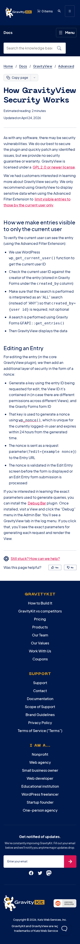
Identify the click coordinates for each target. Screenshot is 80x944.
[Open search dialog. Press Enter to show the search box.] (59, 11)
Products (40, 627)
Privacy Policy (40, 722)
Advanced (66, 66)
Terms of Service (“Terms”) (40, 730)
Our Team (40, 635)
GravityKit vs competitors (40, 611)
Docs (23, 66)
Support (40, 682)
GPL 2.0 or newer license (54, 167)
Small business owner (40, 770)
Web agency (40, 762)
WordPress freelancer (40, 794)
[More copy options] (34, 77)
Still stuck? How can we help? (35, 558)
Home (8, 66)
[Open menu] (70, 11)
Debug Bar (37, 503)
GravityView (42, 66)
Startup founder (40, 802)
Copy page (20, 77)
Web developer (40, 778)
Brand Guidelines (40, 714)
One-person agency (40, 810)
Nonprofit (40, 754)
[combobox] (31, 48)
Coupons (40, 659)
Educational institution (40, 786)
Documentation (40, 698)
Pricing (40, 619)
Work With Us (40, 651)
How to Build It (40, 603)
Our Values (40, 643)
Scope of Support (40, 706)
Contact (40, 690)
